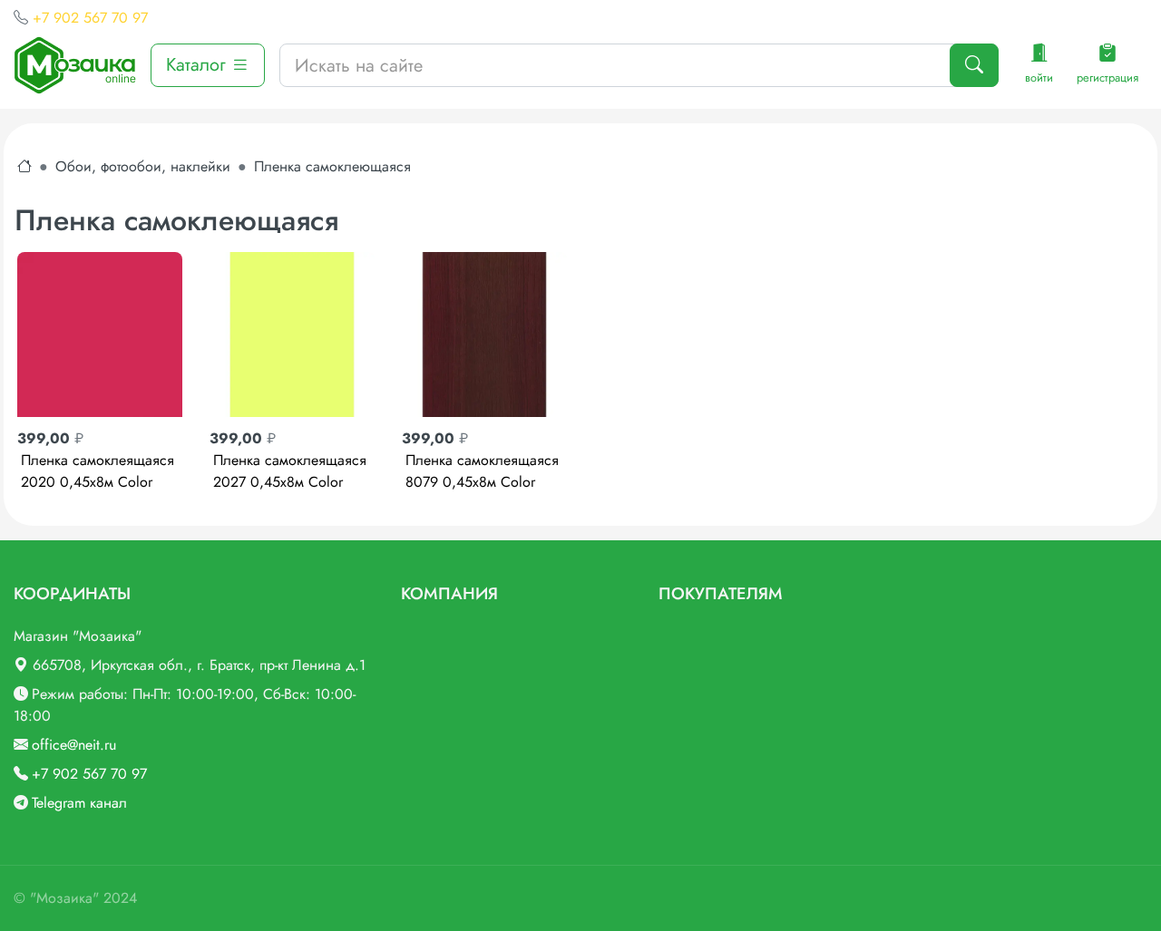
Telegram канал (79, 802)
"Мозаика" (64, 897)
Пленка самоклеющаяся (332, 166)
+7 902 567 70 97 (90, 17)
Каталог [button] (198, 65)
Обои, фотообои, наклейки (142, 166)
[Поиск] (974, 65)
